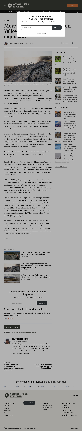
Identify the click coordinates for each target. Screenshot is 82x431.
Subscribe (57, 27)
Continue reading (41, 33)
